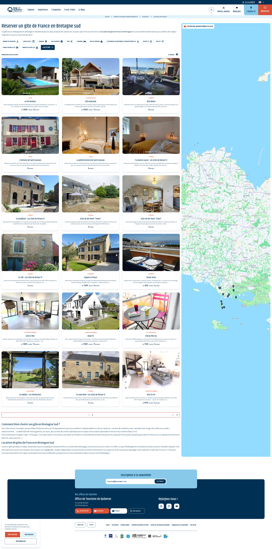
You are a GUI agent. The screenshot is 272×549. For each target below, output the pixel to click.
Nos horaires (137, 511)
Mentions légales (125, 525)
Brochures (100, 511)
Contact (117, 511)
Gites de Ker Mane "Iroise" (151, 218)
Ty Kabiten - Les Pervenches (30, 394)
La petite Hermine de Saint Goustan (91, 160)
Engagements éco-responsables (180, 525)
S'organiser (56, 10)
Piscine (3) (146, 41)
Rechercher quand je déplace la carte (200, 26)
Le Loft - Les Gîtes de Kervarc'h (30, 277)
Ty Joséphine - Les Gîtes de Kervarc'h (30, 218)
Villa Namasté (90, 101)
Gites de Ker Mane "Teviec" (90, 218)
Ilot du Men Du (151, 336)
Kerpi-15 (91, 336)
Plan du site (193, 525)
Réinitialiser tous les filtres (10, 55)
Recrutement (115, 525)
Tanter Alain (151, 277)
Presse (91, 524)
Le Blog (82, 10)
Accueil (107, 16)
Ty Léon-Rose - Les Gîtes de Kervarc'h (90, 394)
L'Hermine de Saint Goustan (30, 160)
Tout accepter (12, 534)
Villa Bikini (151, 101)
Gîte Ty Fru (151, 394)
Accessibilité (248, 2)
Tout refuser (29, 534)
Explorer (31, 10)
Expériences (43, 10)
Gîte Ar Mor (30, 336)
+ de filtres (46, 47)
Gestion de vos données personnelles (160, 525)
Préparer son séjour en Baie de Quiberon (126, 16)
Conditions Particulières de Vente (140, 525)
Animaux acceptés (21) (28, 47)
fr (259, 2)
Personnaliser (21, 541)
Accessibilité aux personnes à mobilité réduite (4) (121, 41)
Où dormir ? (145, 16)
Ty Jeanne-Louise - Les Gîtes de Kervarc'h (151, 160)
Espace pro (80, 524)
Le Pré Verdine (30, 101)
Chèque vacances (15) (9, 47)
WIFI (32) (158, 41)
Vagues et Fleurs (90, 277)
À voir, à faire (69, 10)
